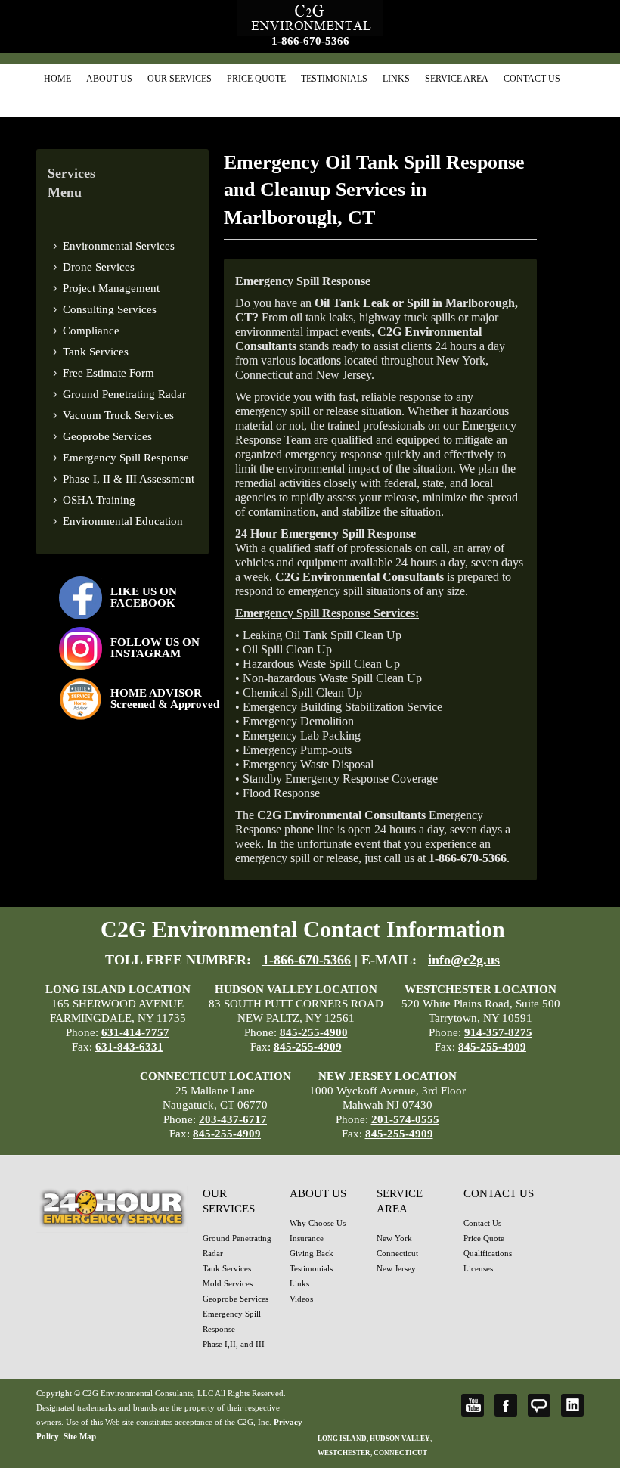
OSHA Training (99, 500)
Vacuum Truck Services (118, 415)
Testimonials (334, 78)
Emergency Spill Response (126, 458)
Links (396, 78)
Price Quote (256, 78)
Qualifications (487, 1253)
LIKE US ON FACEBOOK (143, 597)
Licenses (478, 1268)
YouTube (472, 1405)
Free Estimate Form (108, 373)
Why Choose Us (318, 1222)
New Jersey (396, 1268)
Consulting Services (110, 309)
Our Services (179, 78)
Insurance (307, 1238)
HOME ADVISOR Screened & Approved (164, 698)
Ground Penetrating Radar (124, 394)
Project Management (111, 288)
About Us (109, 78)
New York (394, 1238)
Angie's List (539, 1405)
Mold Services (228, 1283)
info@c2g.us (464, 959)
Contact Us (532, 78)
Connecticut (397, 1253)
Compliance (91, 330)
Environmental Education (123, 521)
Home (57, 78)
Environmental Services (119, 246)
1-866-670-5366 (310, 41)
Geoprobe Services (107, 436)
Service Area (456, 78)
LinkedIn (572, 1405)
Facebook (505, 1405)
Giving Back (311, 1253)
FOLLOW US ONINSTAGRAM (155, 648)
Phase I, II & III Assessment (128, 479)
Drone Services (99, 267)
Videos (301, 1298)
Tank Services (96, 352)
